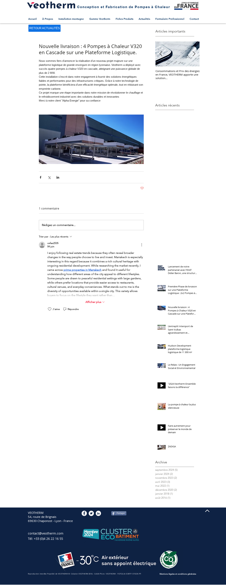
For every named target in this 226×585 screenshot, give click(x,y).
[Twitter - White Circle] (91, 513)
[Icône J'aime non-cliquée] (49, 309)
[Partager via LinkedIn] (58, 177)
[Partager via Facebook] (40, 177)
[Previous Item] (160, 54)
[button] (101, 18)
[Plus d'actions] (141, 245)
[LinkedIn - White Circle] (98, 513)
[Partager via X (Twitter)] (49, 177)
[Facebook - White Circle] (84, 513)
